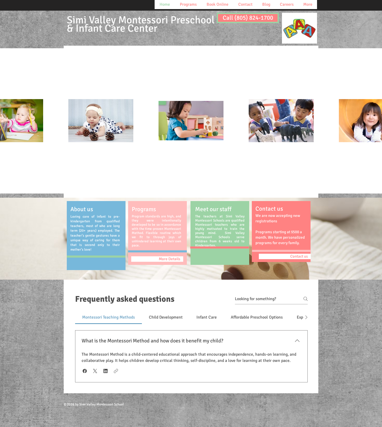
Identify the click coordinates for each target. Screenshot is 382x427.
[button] (85, 371)
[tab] (108, 317)
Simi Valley (141, 24)
